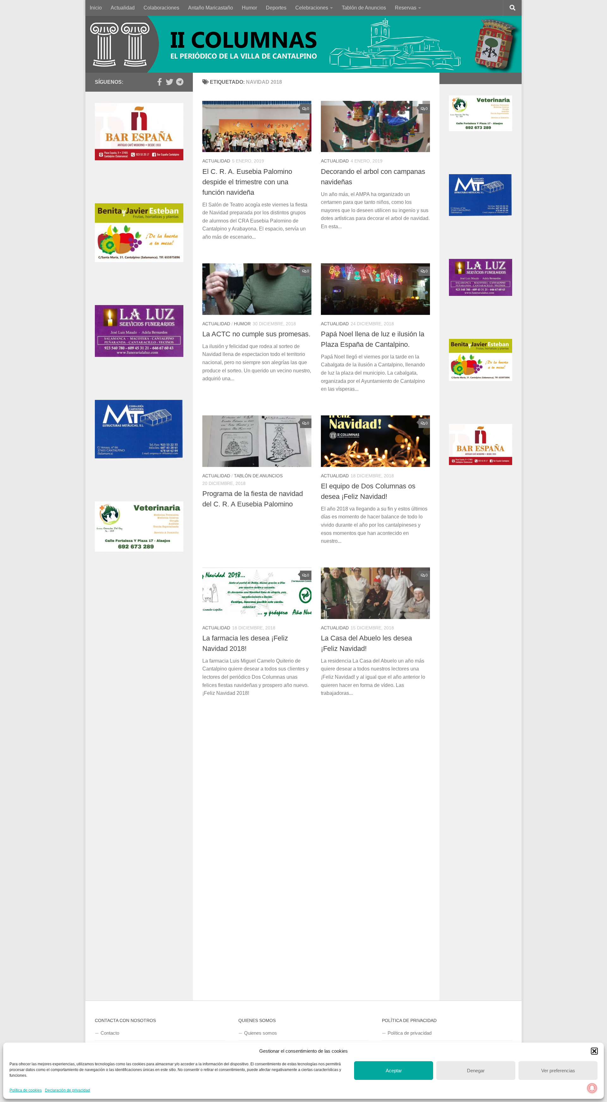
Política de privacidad (410, 1033)
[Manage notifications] (592, 1088)
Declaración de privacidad (67, 1090)
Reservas (405, 7)
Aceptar (394, 1070)
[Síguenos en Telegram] (179, 82)
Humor (249, 7)
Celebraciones (311, 7)
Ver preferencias (558, 1070)
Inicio (96, 7)
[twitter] (169, 82)
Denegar (476, 1070)
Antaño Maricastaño (210, 7)
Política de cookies (25, 1090)
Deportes (276, 7)
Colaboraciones (161, 7)
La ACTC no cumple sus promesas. (256, 334)
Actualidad (123, 7)
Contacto (110, 1033)
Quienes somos (260, 1033)
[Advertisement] (139, 687)
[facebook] (159, 82)
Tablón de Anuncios (364, 7)
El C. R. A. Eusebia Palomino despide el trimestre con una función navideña (247, 182)
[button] (594, 1051)
